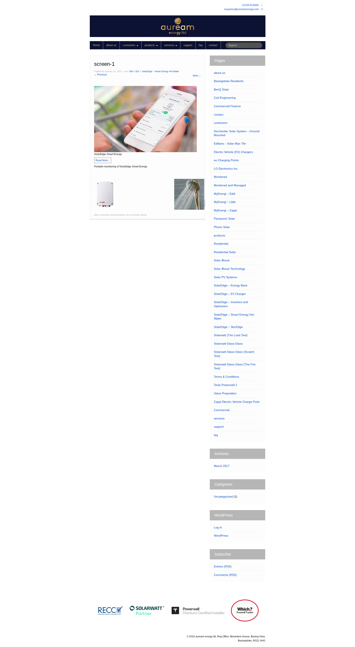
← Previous (100, 74)
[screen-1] (145, 118)
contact (213, 45)
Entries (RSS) (223, 566)
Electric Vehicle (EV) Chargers (233, 152)
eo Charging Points (226, 160)
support (187, 45)
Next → (197, 75)
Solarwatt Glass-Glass (228, 343)
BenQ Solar (221, 89)
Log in (218, 527)
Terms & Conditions (226, 376)
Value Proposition (225, 393)
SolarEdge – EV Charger (230, 293)
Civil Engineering (225, 97)
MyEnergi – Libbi (225, 202)
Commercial (221, 410)
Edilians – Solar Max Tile (230, 143)
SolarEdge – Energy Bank (230, 285)
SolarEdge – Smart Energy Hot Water (160, 71)
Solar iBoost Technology (229, 268)
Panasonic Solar (224, 218)
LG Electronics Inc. (226, 168)
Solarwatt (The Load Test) (231, 335)
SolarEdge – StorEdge (228, 327)
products (150, 45)
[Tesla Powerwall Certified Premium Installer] (198, 610)
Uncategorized (223, 496)
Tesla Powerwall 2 (225, 385)
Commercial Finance (227, 106)
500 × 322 (134, 71)
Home (96, 45)
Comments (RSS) (225, 574)
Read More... (103, 160)
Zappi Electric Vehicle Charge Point (236, 401)
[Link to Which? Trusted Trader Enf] (245, 611)
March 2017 (221, 466)
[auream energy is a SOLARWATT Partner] (147, 610)
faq (200, 45)
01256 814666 (250, 5)
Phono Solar (222, 227)
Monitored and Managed (230, 185)
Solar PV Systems (225, 277)
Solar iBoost (221, 260)
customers (129, 45)
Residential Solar (225, 252)
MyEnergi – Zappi (225, 210)
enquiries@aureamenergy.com (241, 9)
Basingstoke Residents (228, 81)
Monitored (220, 176)
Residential (221, 243)
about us (111, 45)
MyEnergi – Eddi (224, 193)
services (169, 45)
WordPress (221, 535)
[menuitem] (155, 45)
